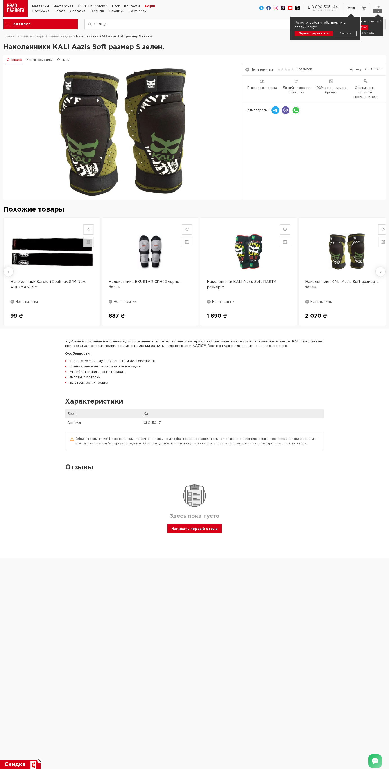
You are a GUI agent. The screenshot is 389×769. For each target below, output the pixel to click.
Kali (146, 414)
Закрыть (345, 33)
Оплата (60, 11)
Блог (116, 6)
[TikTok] (283, 8)
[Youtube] (290, 8)
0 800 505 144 (325, 7)
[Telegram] (261, 8)
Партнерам (138, 11)
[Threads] (297, 8)
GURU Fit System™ (92, 6)
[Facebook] (268, 8)
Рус (377, 11)
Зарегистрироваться (314, 33)
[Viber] (285, 110)
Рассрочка (40, 11)
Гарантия (97, 11)
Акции (149, 6)
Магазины (40, 6)
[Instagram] (276, 8)
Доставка (77, 11)
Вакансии (116, 11)
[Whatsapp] (296, 110)
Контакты (132, 6)
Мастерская (63, 6)
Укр (377, 6)
